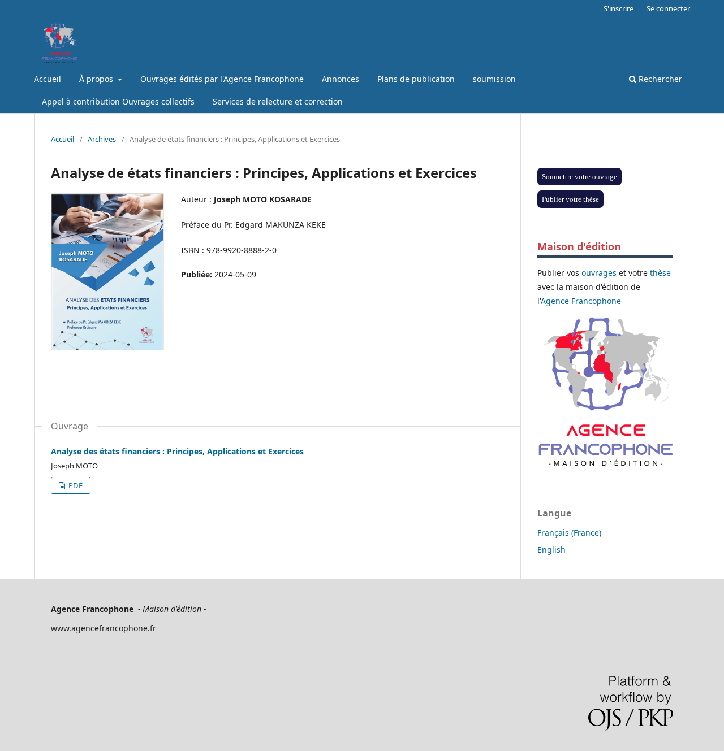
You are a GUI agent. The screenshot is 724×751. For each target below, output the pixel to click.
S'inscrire (619, 8)
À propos (97, 78)
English (551, 549)
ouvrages (599, 272)
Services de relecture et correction (278, 101)
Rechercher (659, 78)
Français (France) (569, 532)
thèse (660, 272)
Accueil (47, 78)
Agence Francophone (581, 301)
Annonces (340, 78)
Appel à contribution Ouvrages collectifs (118, 101)
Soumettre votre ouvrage (579, 176)
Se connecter (668, 8)
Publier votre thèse (570, 199)
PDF (75, 485)
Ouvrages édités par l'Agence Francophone (222, 78)
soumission (494, 78)
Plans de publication (416, 78)
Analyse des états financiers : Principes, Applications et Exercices (177, 451)
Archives (102, 139)
